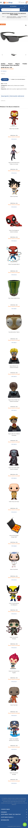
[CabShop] (8, 2)
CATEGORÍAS (13, 6)
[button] (25, 824)
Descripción (5, 96)
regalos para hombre (21, 89)
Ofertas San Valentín (11, 16)
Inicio (3, 16)
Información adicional (16, 96)
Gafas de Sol (11, 85)
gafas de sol (10, 89)
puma (14, 89)
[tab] (5, 96)
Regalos (3, 87)
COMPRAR (4, 79)
